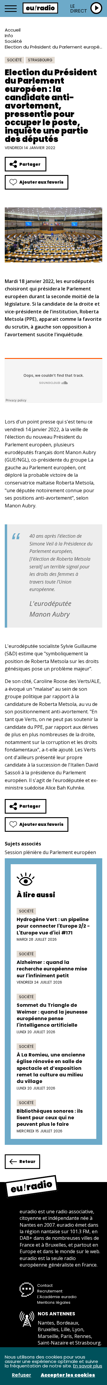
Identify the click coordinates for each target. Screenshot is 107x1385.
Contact (45, 1285)
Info (9, 35)
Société (13, 41)
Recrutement (49, 1291)
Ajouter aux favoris (41, 182)
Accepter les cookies (68, 1375)
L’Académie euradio (57, 1297)
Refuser (21, 1375)
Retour (27, 1161)
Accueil (13, 30)
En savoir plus (87, 1366)
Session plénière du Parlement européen (50, 852)
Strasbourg (40, 59)
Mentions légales (53, 1302)
